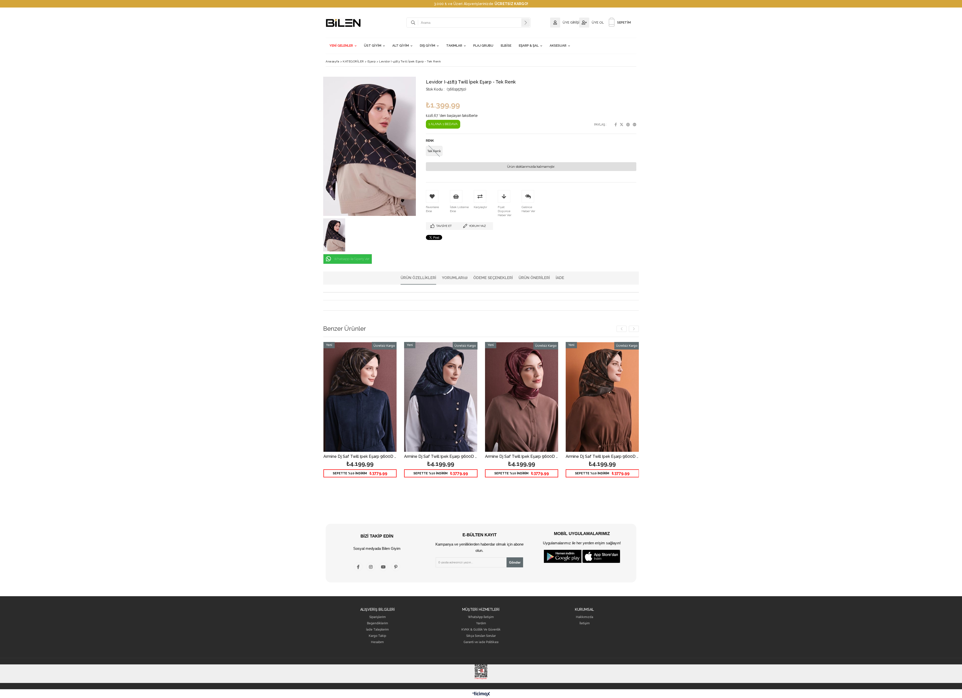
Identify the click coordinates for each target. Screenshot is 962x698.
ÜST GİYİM (372, 45)
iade (560, 278)
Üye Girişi (571, 22)
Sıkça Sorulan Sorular (481, 636)
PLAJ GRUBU (483, 45)
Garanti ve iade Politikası (481, 642)
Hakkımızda (584, 617)
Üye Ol (598, 22)
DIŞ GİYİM (427, 45)
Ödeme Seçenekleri (493, 278)
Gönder (515, 562)
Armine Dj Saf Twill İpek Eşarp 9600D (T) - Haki (602, 457)
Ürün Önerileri (534, 278)
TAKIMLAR (454, 45)
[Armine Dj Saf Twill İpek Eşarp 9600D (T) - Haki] (602, 397)
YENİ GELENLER (341, 45)
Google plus (634, 124)
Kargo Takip (377, 636)
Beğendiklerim (377, 623)
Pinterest (628, 124)
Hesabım (377, 642)
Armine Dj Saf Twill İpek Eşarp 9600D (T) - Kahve (360, 457)
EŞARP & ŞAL (529, 45)
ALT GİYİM (400, 45)
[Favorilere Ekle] (359, 414)
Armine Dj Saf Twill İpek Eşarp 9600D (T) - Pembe (521, 457)
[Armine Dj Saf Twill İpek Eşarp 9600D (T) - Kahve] (360, 397)
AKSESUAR (558, 45)
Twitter (621, 124)
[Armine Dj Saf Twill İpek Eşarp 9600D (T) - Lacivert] (440, 397)
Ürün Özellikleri (418, 278)
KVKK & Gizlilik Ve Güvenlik (481, 629)
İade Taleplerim (377, 629)
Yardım (481, 623)
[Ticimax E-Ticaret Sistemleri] (481, 694)
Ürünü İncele (377, 414)
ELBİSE (506, 45)
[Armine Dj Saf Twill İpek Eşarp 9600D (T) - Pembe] (521, 397)
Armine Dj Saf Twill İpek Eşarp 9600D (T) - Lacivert (440, 457)
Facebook (616, 124)
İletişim (584, 623)
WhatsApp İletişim (481, 617)
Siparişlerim (377, 617)
